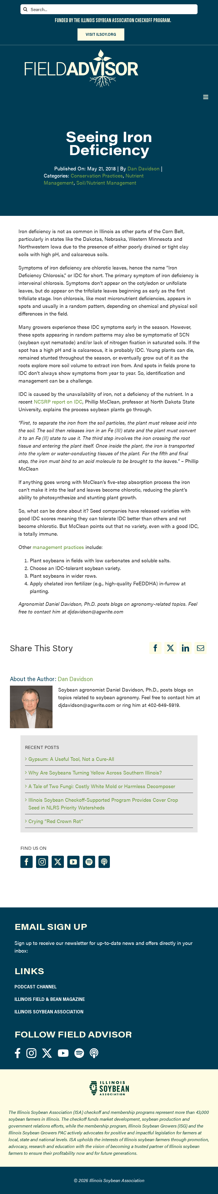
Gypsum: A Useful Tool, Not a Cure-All (71, 758)
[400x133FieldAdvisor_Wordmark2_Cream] (81, 51)
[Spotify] (89, 862)
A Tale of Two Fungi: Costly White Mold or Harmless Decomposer (101, 786)
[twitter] (47, 1053)
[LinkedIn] (185, 648)
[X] (170, 648)
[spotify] (79, 1053)
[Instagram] (42, 862)
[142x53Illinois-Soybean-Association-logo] (109, 1083)
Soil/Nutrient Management (106, 182)
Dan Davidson (143, 168)
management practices (58, 546)
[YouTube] (73, 862)
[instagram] (31, 1053)
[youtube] (63, 1053)
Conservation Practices (97, 175)
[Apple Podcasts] (104, 862)
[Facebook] (155, 648)
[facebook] (17, 1053)
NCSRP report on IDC (58, 401)
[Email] (200, 648)
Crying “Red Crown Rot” (55, 820)
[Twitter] (58, 862)
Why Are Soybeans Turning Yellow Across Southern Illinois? (95, 772)
